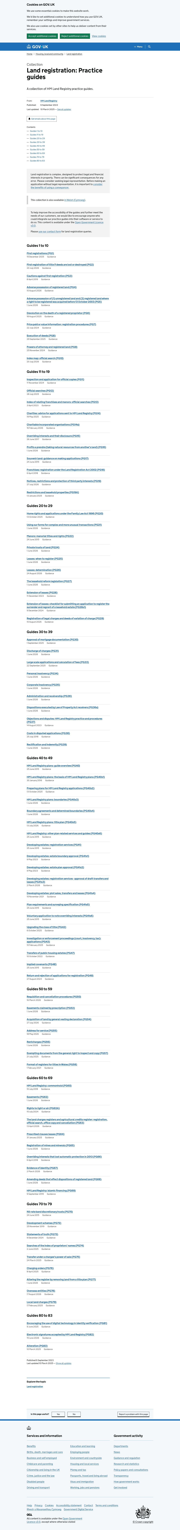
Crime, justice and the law (41, 1475)
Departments (121, 1446)
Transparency (121, 1475)
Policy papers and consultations (131, 1469)
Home (29, 54)
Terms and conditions (106, 1505)
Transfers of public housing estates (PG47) (51, 952)
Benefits (31, 1446)
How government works (126, 1481)
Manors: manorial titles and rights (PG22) (50, 536)
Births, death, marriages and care (45, 1452)
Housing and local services (84, 1463)
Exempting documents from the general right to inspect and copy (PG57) (67, 1053)
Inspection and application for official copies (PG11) (55, 379)
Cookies (49, 1505)
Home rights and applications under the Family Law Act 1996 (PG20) (65, 513)
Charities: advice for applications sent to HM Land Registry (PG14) (64, 413)
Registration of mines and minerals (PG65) (51, 1145)
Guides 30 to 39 (37, 142)
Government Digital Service (78, 1509)
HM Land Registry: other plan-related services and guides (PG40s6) (64, 833)
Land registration (74, 54)
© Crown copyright (143, 1521)
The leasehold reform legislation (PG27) (49, 581)
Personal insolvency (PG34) (42, 673)
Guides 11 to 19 (36, 134)
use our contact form (49, 231)
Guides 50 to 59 (37, 149)
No (77, 1414)
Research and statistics (126, 1463)
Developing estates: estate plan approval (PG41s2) (55, 867)
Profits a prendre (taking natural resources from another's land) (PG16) (66, 447)
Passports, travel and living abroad (89, 1475)
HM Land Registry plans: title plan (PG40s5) (51, 822)
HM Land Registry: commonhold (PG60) (49, 1085)
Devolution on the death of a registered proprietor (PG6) (58, 313)
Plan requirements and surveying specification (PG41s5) (58, 904)
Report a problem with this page (133, 1414)
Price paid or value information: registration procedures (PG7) (61, 324)
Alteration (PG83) (37, 1345)
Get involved (120, 1487)
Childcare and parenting (40, 1463)
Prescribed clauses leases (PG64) (45, 1134)
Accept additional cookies (42, 36)
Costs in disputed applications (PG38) (48, 733)
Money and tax (78, 1469)
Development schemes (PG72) (44, 1222)
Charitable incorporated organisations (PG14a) (53, 424)
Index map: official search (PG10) (45, 358)
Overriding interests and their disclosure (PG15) (53, 435)
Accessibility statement (69, 1505)
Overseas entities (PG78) (41, 1290)
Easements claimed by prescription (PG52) (51, 1007)
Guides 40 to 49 (37, 146)
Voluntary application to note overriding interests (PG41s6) (60, 915)
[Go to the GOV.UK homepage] (37, 46)
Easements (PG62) (37, 1096)
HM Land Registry (48, 101)
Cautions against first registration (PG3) (49, 275)
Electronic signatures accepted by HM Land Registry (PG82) (60, 1334)
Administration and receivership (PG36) (49, 696)
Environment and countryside (86, 1457)
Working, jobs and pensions (84, 1487)
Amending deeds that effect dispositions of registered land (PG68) (64, 1179)
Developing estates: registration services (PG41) (54, 844)
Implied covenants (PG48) (42, 964)
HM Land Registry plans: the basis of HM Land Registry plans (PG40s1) (66, 776)
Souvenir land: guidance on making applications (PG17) (58, 458)
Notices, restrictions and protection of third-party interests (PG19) (64, 481)
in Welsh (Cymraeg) (74, 199)
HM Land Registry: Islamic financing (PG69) (51, 1190)
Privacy (38, 1505)
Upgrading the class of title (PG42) (46, 927)
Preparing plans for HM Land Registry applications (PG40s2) (60, 788)
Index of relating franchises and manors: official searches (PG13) (63, 401)
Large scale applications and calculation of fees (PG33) (58, 662)
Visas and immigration (82, 1481)
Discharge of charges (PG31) (43, 650)
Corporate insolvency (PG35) (43, 684)
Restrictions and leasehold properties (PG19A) (53, 492)
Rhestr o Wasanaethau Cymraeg (44, 1509)
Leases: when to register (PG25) (45, 558)
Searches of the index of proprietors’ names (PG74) (55, 1245)
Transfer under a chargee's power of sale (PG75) (53, 1256)
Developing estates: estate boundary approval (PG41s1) (58, 856)
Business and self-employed (42, 1457)
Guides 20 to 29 (37, 138)
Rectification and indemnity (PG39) (47, 744)
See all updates (64, 109)
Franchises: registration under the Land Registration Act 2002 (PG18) (66, 469)
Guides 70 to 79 (37, 157)
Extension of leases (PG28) (42, 592)
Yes (61, 1414)
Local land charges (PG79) (41, 1302)
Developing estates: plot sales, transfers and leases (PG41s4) (61, 893)
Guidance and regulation (127, 1457)
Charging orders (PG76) (40, 1268)
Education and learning (82, 1446)
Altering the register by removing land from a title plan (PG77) (61, 1279)
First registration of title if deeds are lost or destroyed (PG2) (60, 264)
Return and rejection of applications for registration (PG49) (60, 975)
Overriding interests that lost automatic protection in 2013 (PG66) (64, 1156)
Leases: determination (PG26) (44, 569)
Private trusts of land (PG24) (43, 547)
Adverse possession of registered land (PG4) (52, 287)
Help (29, 1505)
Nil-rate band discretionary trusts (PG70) (50, 1211)
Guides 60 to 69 (37, 153)
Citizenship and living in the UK (43, 1469)
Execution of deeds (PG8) (41, 335)
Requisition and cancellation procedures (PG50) (54, 996)
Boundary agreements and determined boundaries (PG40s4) (60, 810)
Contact (88, 1505)
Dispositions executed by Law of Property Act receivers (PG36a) (62, 707)
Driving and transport (38, 1487)
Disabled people (35, 1481)
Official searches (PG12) (40, 390)
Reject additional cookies (74, 36)
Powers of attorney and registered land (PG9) (52, 346)
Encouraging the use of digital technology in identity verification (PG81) (67, 1323)
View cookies (99, 36)
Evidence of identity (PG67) (42, 1167)
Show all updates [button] (63, 1363)
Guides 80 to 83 (37, 160)
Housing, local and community (49, 54)
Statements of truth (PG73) (42, 1234)
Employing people (79, 1452)
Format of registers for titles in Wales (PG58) (52, 1064)
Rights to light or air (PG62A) (43, 1108)
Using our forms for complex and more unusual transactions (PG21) (64, 524)
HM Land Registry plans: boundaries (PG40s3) (53, 799)
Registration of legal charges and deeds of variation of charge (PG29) (65, 618)
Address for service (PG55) (42, 1030)
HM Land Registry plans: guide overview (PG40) (53, 765)
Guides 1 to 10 (36, 131)
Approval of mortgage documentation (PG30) (52, 639)
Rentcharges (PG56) (38, 1041)
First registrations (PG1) (40, 253)
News (117, 1452)
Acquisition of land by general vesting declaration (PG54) (59, 1019)
